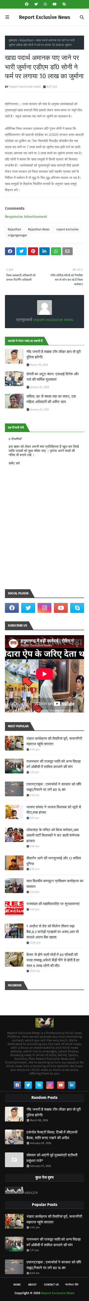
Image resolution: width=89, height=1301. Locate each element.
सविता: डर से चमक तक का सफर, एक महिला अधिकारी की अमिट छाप (51, 399)
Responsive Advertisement (26, 217)
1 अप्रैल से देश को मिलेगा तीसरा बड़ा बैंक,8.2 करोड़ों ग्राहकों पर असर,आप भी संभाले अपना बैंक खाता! (52, 931)
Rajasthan (26, 40)
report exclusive (67, 229)
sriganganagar (17, 235)
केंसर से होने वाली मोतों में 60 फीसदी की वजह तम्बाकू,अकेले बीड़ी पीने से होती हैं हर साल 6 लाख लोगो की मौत (53, 960)
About (32, 1284)
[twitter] (36, 4)
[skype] (63, 4)
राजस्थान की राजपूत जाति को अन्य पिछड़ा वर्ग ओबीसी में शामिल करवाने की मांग (53, 764)
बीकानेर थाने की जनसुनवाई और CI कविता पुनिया (53, 861)
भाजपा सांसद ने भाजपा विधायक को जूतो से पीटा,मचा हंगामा (53, 810)
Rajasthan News (39, 229)
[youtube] (54, 4)
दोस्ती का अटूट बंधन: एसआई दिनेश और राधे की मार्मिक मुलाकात (52, 377)
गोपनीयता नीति (71, 1284)
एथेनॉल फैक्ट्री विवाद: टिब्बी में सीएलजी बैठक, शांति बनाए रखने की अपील (51, 1135)
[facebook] (27, 4)
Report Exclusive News (44, 17)
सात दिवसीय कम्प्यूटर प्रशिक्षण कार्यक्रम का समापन (54, 884)
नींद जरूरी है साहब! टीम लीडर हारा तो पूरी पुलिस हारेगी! (53, 355)
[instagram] (45, 4)
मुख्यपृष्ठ (13, 40)
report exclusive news (25, 86)
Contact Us (51, 1284)
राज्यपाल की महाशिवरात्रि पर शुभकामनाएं (53, 904)
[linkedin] (71, 1085)
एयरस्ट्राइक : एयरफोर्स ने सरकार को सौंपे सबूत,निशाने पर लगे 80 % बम (53, 787)
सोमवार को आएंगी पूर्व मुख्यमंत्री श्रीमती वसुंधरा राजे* (51, 1158)
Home (17, 1284)
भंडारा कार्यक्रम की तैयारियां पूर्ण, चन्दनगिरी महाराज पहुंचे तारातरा (54, 741)
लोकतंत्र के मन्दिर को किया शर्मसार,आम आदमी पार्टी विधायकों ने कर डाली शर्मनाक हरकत (53, 835)
